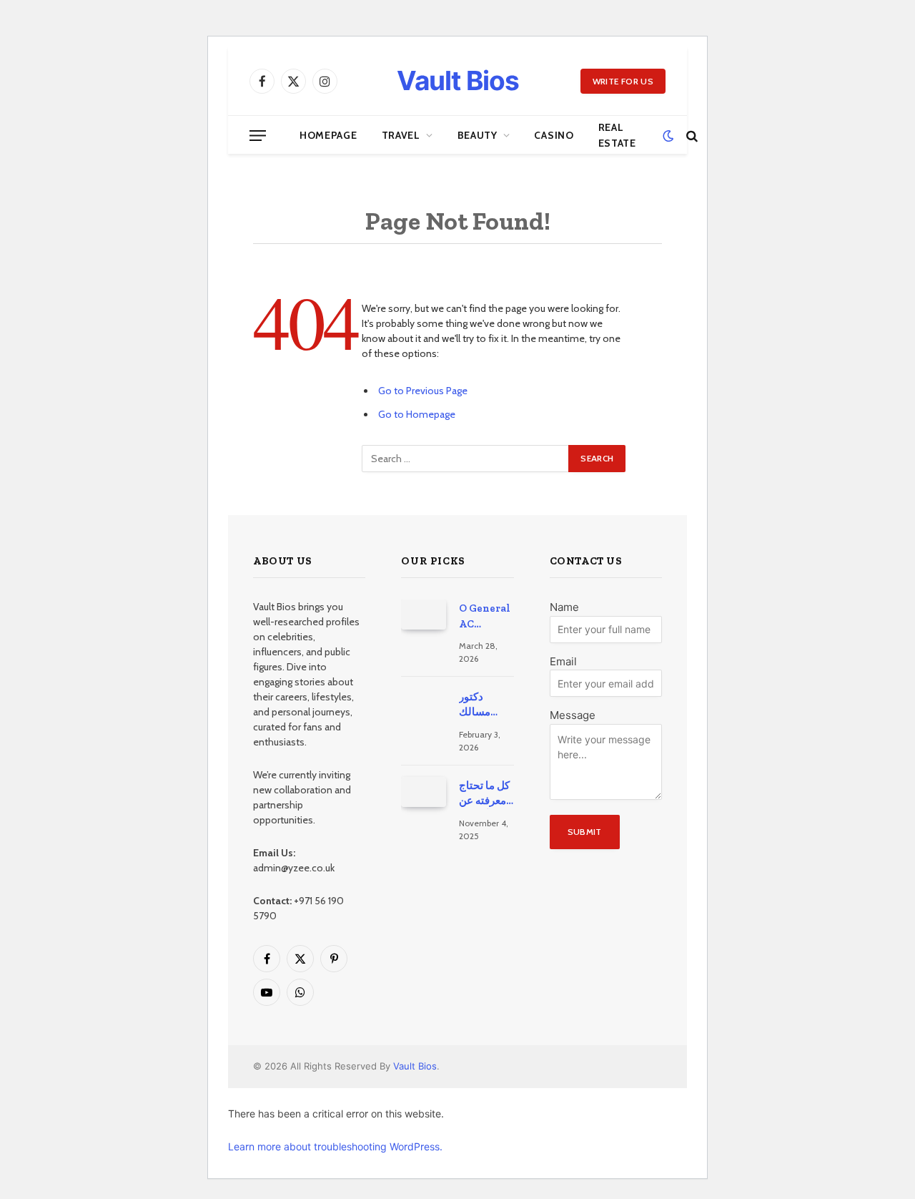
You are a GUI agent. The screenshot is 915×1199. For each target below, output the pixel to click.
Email (563, 661)
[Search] (690, 135)
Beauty (478, 135)
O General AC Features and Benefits (484, 617)
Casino (553, 135)
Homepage (328, 135)
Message (572, 715)
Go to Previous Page (423, 390)
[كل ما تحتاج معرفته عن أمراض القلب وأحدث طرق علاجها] (423, 792)
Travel (401, 135)
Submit (585, 831)
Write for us (623, 81)
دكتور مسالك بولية (474, 705)
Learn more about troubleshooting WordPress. (335, 1146)
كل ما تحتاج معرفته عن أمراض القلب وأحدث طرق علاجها (485, 794)
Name (564, 607)
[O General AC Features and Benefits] (423, 615)
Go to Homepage (416, 414)
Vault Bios (415, 1066)
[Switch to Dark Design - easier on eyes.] (668, 135)
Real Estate (617, 135)
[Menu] (257, 135)
